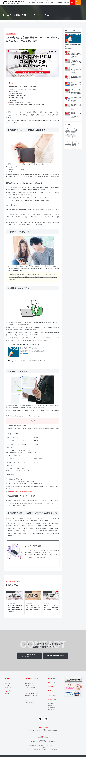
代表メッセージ (8, 681)
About (8, 678)
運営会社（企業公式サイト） (11, 687)
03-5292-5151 (39, 732)
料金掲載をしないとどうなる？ (17, 95)
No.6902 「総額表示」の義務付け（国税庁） (21, 491)
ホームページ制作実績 (30, 687)
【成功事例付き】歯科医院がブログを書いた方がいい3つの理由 (76, 99)
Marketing (32, 693)
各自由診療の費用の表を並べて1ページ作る (19, 102)
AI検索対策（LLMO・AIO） (31, 695)
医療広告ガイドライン (71, 141)
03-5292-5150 (51, 732)
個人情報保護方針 (52, 707)
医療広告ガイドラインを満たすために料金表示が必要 (22, 89)
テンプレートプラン (29, 685)
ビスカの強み (8, 683)
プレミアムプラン (29, 683)
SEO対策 (68, 134)
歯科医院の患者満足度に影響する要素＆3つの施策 (76, 77)
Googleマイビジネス (71, 130)
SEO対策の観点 (13, 91)
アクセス (7, 685)
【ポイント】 (12, 100)
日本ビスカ (54, 518)
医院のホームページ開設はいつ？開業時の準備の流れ (76, 84)
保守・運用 (7, 693)
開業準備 (68, 145)
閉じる (14, 83)
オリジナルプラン (29, 681)
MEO (68, 132)
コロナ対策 (69, 136)
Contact (53, 678)
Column (52, 687)
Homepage (32, 678)
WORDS (52, 699)
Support (9, 691)
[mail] (72, 2)
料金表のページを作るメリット (17, 93)
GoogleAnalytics (70, 128)
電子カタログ (51, 703)
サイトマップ (51, 709)
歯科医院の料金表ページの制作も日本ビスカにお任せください (26, 104)
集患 (74, 145)
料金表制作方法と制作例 (16, 98)
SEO (73, 132)
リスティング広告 (70, 139)
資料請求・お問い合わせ (53, 705)
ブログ (75, 136)
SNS (74, 134)
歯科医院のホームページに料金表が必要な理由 (22, 87)
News (51, 682)
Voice (52, 695)
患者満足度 (76, 143)
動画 (77, 139)
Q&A (50, 691)
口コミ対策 (69, 143)
